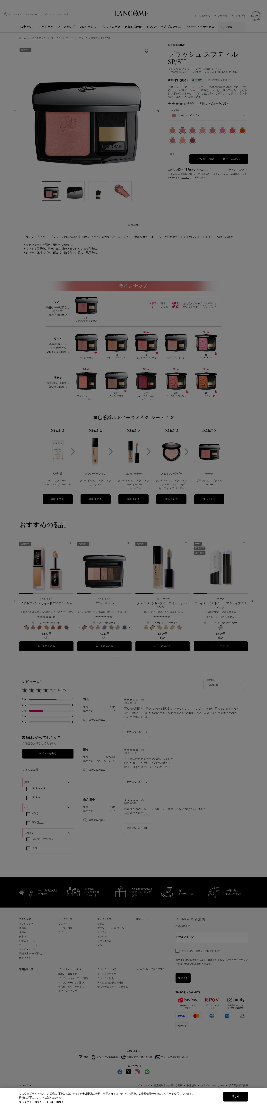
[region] (133, 1097)
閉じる (235, 1096)
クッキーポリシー (56, 1102)
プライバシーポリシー (32, 1102)
